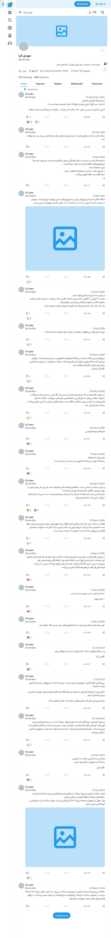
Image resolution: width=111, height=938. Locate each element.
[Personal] (105, 69)
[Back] (20, 12)
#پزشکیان (90, 682)
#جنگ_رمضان (98, 368)
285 (41, 77)
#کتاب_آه (100, 656)
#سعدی (100, 767)
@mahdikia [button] (30, 97)
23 (25, 77)
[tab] (23, 84)
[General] (105, 63)
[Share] (103, 117)
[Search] (102, 12)
